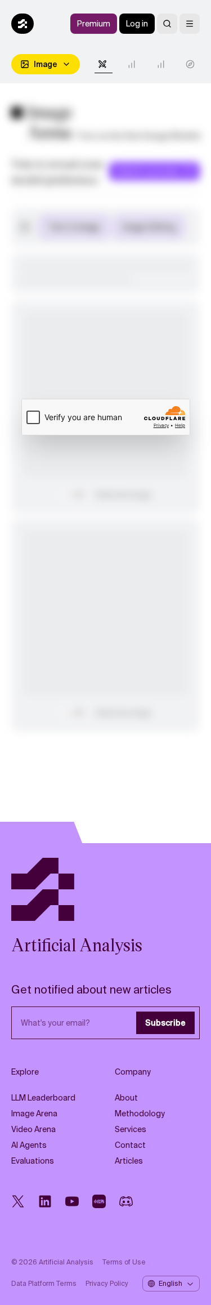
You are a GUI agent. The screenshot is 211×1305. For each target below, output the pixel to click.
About (126, 1098)
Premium (93, 24)
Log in (137, 24)
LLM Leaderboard (43, 1098)
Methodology (140, 1113)
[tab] (103, 64)
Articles (129, 1161)
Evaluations (32, 1161)
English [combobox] (170, 1283)
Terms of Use (124, 1262)
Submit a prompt (147, 171)
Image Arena (34, 1113)
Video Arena (33, 1129)
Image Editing (149, 227)
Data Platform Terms (44, 1283)
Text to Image (74, 227)
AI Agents (29, 1145)
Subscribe (165, 1023)
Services (130, 1129)
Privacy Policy (107, 1283)
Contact (130, 1145)
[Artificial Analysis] (105, 889)
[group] (111, 227)
